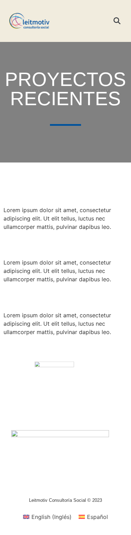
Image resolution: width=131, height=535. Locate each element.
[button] (101, 21)
